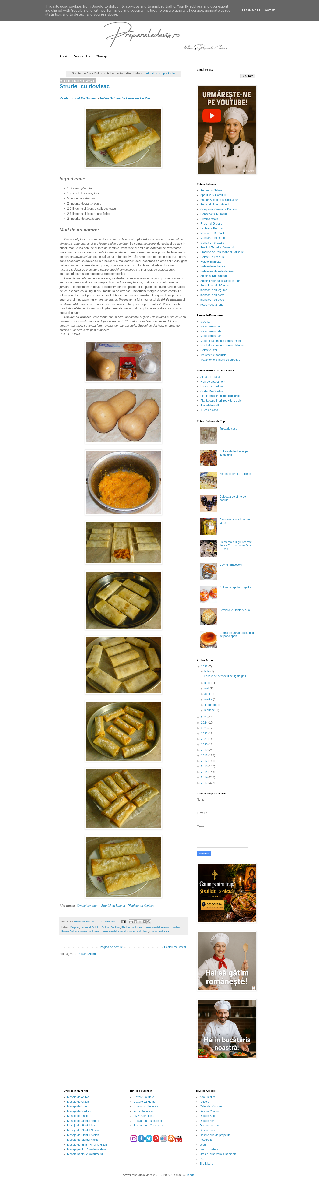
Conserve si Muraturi (213, 214)
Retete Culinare (70, 931)
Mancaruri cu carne (212, 238)
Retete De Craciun (212, 257)
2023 (204, 728)
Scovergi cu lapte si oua (235, 610)
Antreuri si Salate (211, 190)
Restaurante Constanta (148, 1125)
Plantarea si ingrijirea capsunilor (220, 396)
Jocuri (203, 1144)
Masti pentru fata (210, 331)
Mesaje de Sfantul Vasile (83, 1139)
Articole (204, 1101)
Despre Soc (207, 1116)
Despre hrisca (208, 1130)
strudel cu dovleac (137, 931)
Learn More (251, 10)
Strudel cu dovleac (85, 86)
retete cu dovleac (171, 927)
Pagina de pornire (111, 947)
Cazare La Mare (144, 1097)
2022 (204, 733)
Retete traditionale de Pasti (217, 271)
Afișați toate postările (160, 73)
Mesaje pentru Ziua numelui (85, 1154)
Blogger (190, 1175)
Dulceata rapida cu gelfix (235, 587)
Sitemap (101, 56)
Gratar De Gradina (212, 391)
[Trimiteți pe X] (140, 921)
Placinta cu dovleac (141, 905)
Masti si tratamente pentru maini (220, 340)
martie (208, 699)
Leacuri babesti (209, 1149)
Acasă (64, 56)
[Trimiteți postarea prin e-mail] (123, 921)
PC (202, 1159)
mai (207, 688)
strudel (122, 931)
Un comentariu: (109, 921)
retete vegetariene (211, 304)
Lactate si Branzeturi (213, 228)
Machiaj (205, 321)
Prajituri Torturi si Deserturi (217, 247)
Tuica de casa (209, 410)
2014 (204, 777)
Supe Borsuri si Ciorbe (214, 285)
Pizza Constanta (144, 1116)
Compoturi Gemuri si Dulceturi (219, 209)
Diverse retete (209, 219)
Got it (270, 10)
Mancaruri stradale (212, 242)
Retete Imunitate (210, 261)
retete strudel (109, 931)
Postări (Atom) (87, 954)
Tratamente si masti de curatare (220, 359)
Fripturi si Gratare (211, 223)
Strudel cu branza (113, 905)
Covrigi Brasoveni (231, 564)
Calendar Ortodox (211, 1106)
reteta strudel (152, 927)
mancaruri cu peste (212, 299)
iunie (207, 683)
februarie (210, 704)
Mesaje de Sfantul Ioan (81, 1125)
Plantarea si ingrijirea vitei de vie (221, 400)
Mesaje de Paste (78, 1116)
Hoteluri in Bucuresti (146, 1106)
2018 (204, 755)
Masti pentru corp (211, 326)
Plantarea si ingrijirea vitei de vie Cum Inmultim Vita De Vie (236, 545)
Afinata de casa (210, 376)
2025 (204, 717)
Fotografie (206, 1139)
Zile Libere (206, 1163)
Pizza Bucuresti (143, 1111)
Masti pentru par (210, 336)
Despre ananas (209, 1125)
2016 (204, 766)
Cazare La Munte (145, 1101)
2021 (204, 739)
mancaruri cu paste (212, 295)
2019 (204, 750)
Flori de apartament (212, 381)
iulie (207, 671)
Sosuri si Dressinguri (213, 276)
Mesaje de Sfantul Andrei (83, 1120)
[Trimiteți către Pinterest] (148, 921)
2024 (204, 722)
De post (74, 927)
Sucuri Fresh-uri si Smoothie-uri (220, 280)
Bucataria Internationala (215, 204)
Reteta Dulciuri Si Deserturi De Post (125, 98)
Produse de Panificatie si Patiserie (222, 252)
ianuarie (210, 710)
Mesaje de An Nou (79, 1097)
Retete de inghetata (212, 266)
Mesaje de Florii (77, 1106)
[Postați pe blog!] (135, 921)
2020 (204, 744)
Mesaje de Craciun (79, 1101)
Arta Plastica (208, 1097)
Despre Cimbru (209, 1111)
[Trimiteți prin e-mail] (131, 921)
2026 (204, 666)
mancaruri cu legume (213, 290)
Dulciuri (96, 927)
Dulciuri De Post (111, 927)
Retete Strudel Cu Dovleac (78, 98)
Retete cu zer (208, 350)
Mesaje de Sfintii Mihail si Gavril (87, 1144)
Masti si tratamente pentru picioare (222, 345)
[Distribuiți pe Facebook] (144, 921)
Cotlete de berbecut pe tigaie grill (225, 676)
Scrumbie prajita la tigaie (235, 474)
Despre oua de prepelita (215, 1135)
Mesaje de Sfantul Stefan (83, 1135)
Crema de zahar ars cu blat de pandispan (237, 634)
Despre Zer (207, 1120)
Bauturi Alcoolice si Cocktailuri (219, 199)
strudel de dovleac (159, 931)
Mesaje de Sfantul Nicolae (84, 1130)
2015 (204, 771)
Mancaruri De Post (212, 233)
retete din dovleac (90, 931)
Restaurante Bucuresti (148, 1120)
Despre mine (82, 56)
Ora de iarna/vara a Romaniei (218, 1154)
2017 (204, 760)
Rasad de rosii (209, 405)
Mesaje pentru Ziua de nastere (86, 1149)
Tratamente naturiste (213, 355)
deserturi (86, 927)
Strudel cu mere (87, 905)
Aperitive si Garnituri (213, 195)
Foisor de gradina (211, 386)
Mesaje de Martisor (79, 1111)
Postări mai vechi (175, 947)
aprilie (208, 693)
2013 (204, 782)
